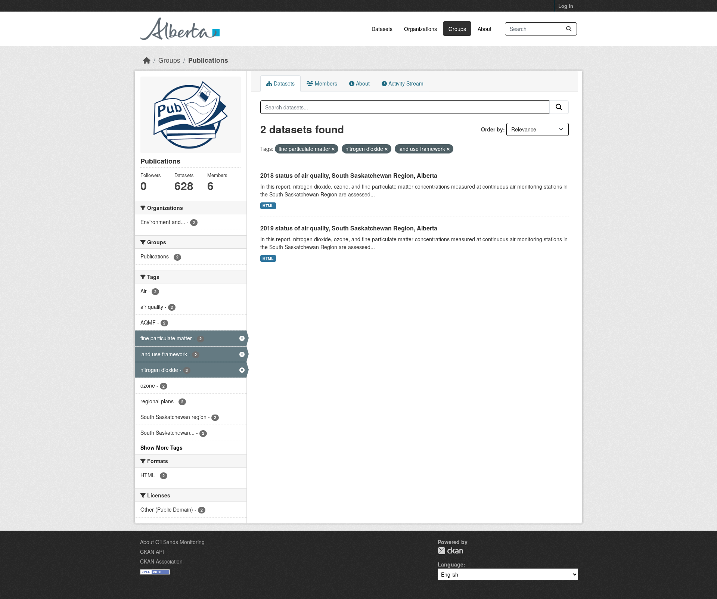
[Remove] (333, 149)
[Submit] (568, 28)
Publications (208, 60)
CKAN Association (161, 561)
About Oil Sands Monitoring (172, 542)
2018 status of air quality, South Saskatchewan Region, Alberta (348, 175)
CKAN (450, 551)
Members (325, 83)
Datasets (382, 28)
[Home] (146, 60)
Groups (457, 28)
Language (450, 564)
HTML (268, 205)
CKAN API (152, 551)
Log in (565, 5)
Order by (492, 129)
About (484, 28)
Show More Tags (161, 447)
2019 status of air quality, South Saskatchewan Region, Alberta (348, 228)
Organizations (420, 28)
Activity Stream (405, 83)
